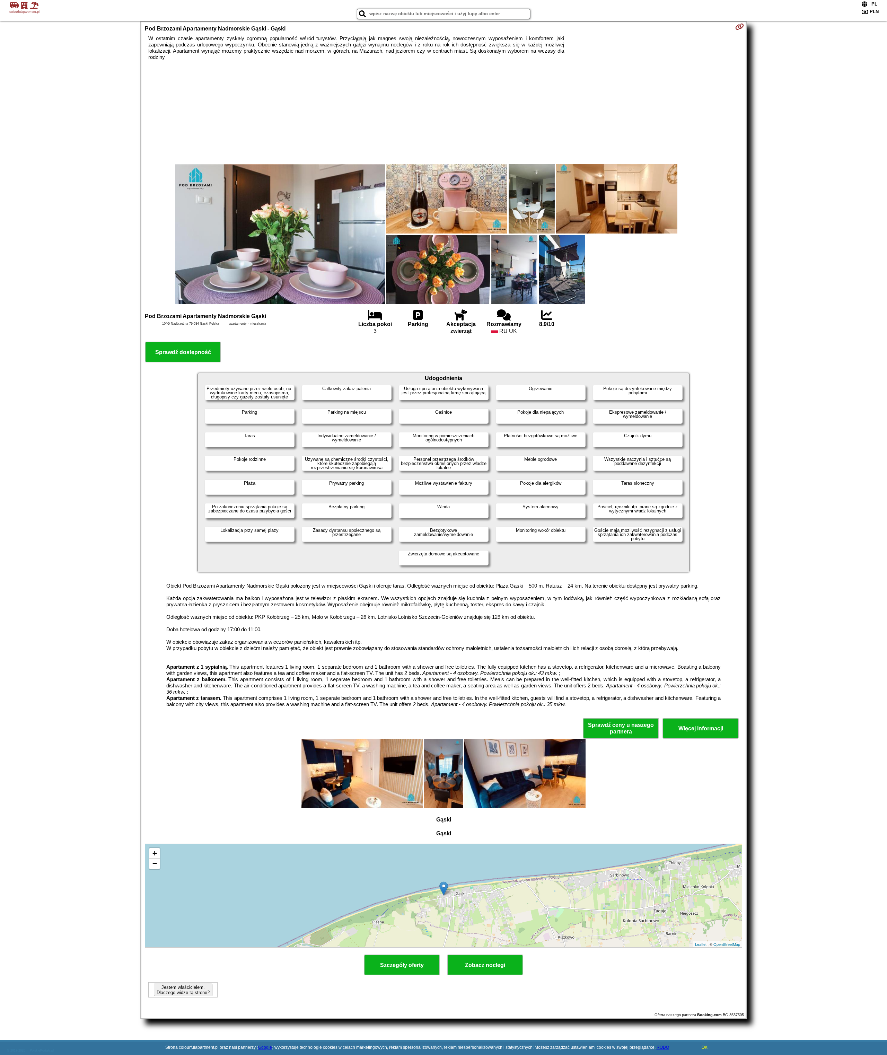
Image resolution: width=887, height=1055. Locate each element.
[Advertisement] (443, 112)
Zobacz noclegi (485, 965)
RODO (663, 1047)
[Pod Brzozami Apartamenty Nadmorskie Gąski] (280, 235)
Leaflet (700, 944)
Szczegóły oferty (402, 965)
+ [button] (154, 853)
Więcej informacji (700, 728)
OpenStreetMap (726, 944)
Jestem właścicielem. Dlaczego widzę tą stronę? (183, 990)
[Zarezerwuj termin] (739, 27)
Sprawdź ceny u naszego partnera (621, 728)
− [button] (154, 863)
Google (265, 1047)
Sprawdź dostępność (183, 352)
